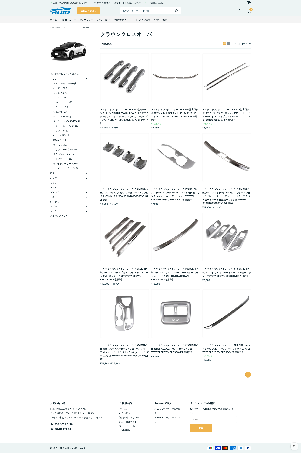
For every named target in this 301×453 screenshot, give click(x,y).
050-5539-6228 (64, 424)
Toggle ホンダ (86, 178)
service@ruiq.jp (63, 428)
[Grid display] (224, 44)
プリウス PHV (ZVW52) (65, 149)
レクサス (54, 201)
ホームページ (56, 27)
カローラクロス (61, 107)
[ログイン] (240, 10)
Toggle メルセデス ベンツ (86, 216)
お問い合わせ (160, 19)
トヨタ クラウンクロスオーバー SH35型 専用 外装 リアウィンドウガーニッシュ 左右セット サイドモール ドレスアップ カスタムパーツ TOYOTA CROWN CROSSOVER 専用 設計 (226, 114)
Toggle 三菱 (86, 197)
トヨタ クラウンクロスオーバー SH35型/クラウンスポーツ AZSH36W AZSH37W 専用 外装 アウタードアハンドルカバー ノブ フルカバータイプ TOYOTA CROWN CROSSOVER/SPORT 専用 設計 (124, 116)
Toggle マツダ (86, 183)
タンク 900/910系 (62, 116)
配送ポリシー (86, 19)
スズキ (53, 187)
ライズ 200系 (60, 92)
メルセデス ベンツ (59, 215)
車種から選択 (87, 11)
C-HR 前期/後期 (61, 135)
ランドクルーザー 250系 (65, 168)
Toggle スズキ (86, 187)
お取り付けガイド (122, 19)
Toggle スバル (86, 206)
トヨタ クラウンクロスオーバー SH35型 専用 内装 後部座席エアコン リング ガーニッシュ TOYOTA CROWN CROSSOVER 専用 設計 (174, 349)
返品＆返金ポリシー (129, 417)
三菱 (52, 197)
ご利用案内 (125, 403)
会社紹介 (123, 409)
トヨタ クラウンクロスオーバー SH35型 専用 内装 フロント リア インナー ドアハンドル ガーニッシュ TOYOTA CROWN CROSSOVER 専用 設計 (226, 272)
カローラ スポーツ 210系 (65, 125)
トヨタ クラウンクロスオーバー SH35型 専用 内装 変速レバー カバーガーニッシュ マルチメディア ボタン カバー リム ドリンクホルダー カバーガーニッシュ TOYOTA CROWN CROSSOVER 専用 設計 (124, 352)
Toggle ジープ (86, 211)
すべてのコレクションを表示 (64, 74)
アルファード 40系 (62, 158)
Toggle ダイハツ (86, 192)
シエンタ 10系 (60, 111)
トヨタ (53, 78)
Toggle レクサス (86, 202)
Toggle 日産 (86, 173)
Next (248, 375)
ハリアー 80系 (60, 88)
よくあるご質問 (142, 19)
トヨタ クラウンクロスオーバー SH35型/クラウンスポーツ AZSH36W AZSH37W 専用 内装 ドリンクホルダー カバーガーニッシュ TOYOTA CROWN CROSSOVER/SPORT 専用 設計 (175, 194)
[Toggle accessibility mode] (249, 3)
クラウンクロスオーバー (65, 154)
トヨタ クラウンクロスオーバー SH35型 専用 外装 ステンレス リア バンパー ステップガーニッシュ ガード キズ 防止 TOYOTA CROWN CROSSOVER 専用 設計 (175, 274)
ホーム (53, 19)
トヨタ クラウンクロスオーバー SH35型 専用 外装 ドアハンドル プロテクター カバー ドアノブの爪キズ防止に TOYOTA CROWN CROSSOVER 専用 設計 (124, 194)
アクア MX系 (59, 97)
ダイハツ (54, 192)
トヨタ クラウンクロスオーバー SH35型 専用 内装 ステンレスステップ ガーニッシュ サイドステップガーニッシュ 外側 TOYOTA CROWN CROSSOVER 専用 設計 (124, 274)
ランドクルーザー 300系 (65, 163)
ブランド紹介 (103, 19)
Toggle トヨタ (86, 79)
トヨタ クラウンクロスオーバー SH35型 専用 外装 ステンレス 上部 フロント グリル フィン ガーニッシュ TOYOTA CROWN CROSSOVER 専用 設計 (174, 114)
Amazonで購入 (163, 403)
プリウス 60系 (60, 130)
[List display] (228, 44)
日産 (52, 173)
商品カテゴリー (68, 19)
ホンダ (53, 178)
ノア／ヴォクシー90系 (64, 83)
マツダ (53, 182)
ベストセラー (241, 43)
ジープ (53, 211)
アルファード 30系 (62, 102)
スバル (53, 206)
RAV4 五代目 (59, 140)
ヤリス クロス (60, 144)
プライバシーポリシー (130, 426)
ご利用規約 (124, 430)
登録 (201, 428)
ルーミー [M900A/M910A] (66, 121)
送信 (176, 10)
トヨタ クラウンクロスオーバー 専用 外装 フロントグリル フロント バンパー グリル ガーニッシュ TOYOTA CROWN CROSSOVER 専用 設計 (226, 349)
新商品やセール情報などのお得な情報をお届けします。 (213, 411)
